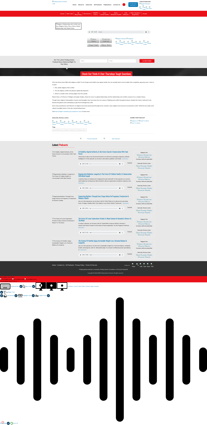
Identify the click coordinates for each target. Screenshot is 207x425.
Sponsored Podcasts (133, 4)
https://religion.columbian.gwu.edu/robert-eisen (68, 111)
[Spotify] (150, 7)
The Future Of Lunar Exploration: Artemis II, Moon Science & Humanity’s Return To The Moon (104, 219)
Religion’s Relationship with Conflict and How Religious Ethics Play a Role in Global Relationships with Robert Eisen (121, 25)
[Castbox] (137, 42)
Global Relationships (58, 130)
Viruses (144, 13)
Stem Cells (69, 13)
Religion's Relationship (70, 130)
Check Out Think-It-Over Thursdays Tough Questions (106, 74)
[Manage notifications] (2, 422)
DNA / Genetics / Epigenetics (135, 13)
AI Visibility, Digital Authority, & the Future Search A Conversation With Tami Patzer (103, 152)
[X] (137, 265)
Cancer (62, 13)
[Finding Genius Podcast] (59, 2)
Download (129, 163)
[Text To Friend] (135, 123)
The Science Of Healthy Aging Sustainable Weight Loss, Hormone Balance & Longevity (102, 241)
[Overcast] (147, 7)
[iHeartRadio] (141, 42)
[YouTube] (140, 7)
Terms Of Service (91, 265)
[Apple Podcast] (138, 166)
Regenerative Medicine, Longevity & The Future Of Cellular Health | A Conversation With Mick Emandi (104, 175)
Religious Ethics (82, 130)
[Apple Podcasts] (144, 3)
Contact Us (116, 5)
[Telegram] (129, 38)
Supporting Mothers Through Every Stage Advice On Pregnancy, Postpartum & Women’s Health (103, 197)
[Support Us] (134, 121)
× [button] (0, 281)
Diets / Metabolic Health (116, 13)
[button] (11, 286)
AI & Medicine (125, 13)
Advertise (89, 5)
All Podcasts (98, 5)
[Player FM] (133, 42)
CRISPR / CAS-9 (95, 13)
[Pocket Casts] (145, 42)
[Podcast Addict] (144, 7)
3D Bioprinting (78, 13)
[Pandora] (149, 42)
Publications (107, 5)
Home (74, 5)
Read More (125, 158)
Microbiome (87, 13)
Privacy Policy (79, 265)
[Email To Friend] (144, 121)
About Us (81, 5)
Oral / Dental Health (104, 13)
